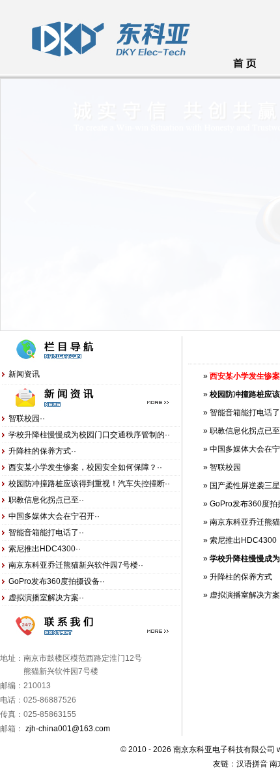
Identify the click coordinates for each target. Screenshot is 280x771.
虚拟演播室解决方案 (245, 595)
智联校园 (225, 467)
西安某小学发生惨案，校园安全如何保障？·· (85, 467)
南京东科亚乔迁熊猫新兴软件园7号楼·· (75, 565)
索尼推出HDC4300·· (44, 548)
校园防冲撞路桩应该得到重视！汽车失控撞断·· (89, 483)
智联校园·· (26, 418)
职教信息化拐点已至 (245, 430)
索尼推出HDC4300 (243, 540)
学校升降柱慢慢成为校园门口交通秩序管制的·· (89, 434)
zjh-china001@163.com (67, 728)
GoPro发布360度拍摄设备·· (56, 581)
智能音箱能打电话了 (245, 412)
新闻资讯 (24, 374)
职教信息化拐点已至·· (46, 499)
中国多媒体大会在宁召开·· (54, 516)
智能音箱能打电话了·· (46, 532)
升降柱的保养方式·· (42, 451)
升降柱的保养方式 (241, 576)
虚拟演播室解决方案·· (46, 597)
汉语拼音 (252, 763)
